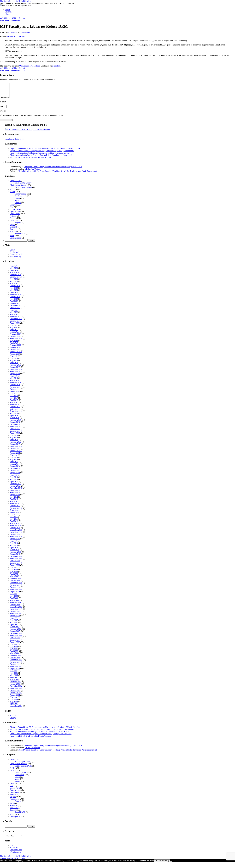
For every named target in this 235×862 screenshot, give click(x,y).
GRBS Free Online (32, 169)
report (17, 200)
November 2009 (16, 558)
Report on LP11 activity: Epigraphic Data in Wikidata (30, 157)
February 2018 (15, 382)
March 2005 (14, 679)
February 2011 (15, 525)
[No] (171, 861)
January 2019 (15, 367)
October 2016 (15, 409)
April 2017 (14, 400)
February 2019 (15, 365)
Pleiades (13, 216)
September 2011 (16, 510)
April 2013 (14, 481)
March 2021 (14, 332)
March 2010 (14, 550)
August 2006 (15, 642)
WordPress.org (15, 256)
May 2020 (14, 341)
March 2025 (14, 283)
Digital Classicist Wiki (23, 187)
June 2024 (14, 288)
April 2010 (14, 547)
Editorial (8, 12)
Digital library (15, 181)
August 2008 (15, 591)
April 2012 (14, 499)
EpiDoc (13, 189)
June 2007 (14, 620)
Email (3, 106)
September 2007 (16, 613)
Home (7, 10)
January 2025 (15, 286)
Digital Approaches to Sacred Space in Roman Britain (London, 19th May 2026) (41, 155)
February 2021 (15, 334)
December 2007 (16, 607)
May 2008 (14, 596)
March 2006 (14, 653)
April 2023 (14, 301)
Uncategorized (15, 238)
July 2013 (13, 475)
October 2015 (15, 429)
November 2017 (16, 387)
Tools (12, 236)
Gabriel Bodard (26, 32)
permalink (56, 66)
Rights (12, 225)
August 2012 (15, 495)
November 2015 (16, 426)
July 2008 (13, 594)
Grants (17, 198)
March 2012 (14, 501)
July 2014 (13, 455)
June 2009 (14, 569)
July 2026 (13, 266)
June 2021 (14, 325)
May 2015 (14, 437)
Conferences (19, 196)
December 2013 (16, 468)
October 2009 (15, 561)
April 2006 (14, 651)
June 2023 (14, 299)
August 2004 (15, 695)
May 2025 (14, 281)
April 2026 (14, 270)
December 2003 (16, 706)
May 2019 (14, 360)
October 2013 (15, 470)
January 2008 (15, 605)
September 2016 (16, 411)
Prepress (18, 222)
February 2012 (15, 503)
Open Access (15, 211)
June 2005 (14, 673)
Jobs (11, 207)
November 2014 (16, 446)
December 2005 (16, 660)
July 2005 (13, 671)
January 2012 (15, 506)
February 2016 (15, 420)
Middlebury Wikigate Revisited (13, 18)
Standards (13, 227)
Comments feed (16, 254)
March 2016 (14, 418)
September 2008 (16, 589)
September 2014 (16, 451)
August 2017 (15, 391)
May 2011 (14, 519)
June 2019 (14, 358)
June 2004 (14, 699)
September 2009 (16, 563)
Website (3, 111)
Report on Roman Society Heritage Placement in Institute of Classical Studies (40, 153)
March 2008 (14, 600)
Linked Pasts (15, 209)
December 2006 (16, 633)
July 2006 (13, 644)
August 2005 (15, 668)
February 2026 (15, 275)
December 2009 (16, 556)
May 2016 (14, 413)
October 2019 (15, 349)
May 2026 (14, 268)
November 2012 (16, 490)
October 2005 (15, 664)
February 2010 (15, 552)
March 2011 (14, 523)
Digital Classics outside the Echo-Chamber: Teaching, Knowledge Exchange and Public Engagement (57, 171)
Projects (13, 218)
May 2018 (14, 378)
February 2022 (15, 316)
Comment (4, 97)
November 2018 (16, 369)
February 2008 (15, 602)
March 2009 (14, 576)
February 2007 (15, 629)
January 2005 (15, 684)
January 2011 (15, 528)
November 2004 (16, 688)
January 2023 (15, 303)
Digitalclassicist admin (18, 185)
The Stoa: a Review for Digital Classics (15, 1)
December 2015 (16, 424)
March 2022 (14, 314)
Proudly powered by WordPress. (12, 858)
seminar (18, 203)
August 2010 (15, 539)
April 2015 (14, 440)
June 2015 (14, 435)
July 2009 (13, 567)
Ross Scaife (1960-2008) (14, 139)
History (8, 14)
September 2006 (16, 640)
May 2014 (14, 459)
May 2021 (14, 327)
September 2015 (16, 431)
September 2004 (16, 693)
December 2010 (16, 530)
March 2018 (14, 380)
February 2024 (15, 294)
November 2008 (16, 585)
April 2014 (14, 462)
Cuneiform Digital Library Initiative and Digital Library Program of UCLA (53, 167)
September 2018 (16, 371)
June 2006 (14, 646)
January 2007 (15, 631)
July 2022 (13, 310)
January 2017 (15, 407)
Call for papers (20, 194)
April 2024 (14, 292)
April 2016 (14, 415)
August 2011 (15, 512)
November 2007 (16, 609)
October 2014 (15, 448)
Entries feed (14, 252)
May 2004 (14, 702)
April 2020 (14, 343)
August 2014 (15, 453)
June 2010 (14, 543)
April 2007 (14, 624)
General (13, 205)
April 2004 (14, 704)
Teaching (13, 231)
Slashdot (9, 36)
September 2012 (16, 492)
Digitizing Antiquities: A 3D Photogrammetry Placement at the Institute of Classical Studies (45, 148)
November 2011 (16, 508)
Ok (156, 861)
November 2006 (16, 635)
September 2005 (16, 666)
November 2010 (16, 532)
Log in (12, 250)
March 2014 (14, 464)
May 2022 (14, 312)
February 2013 (15, 484)
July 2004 (13, 697)
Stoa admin (14, 229)
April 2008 (14, 598)
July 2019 (13, 356)
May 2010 (14, 545)
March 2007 (14, 627)
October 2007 (15, 611)
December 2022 (16, 305)
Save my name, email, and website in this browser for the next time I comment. (33, 115)
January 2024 (15, 297)
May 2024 (14, 290)
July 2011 (13, 514)
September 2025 (16, 277)
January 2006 (15, 657)
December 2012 (16, 488)
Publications (35, 66)
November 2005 (16, 662)
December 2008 (16, 583)
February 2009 (15, 578)
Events (12, 192)
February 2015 (15, 442)
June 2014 (14, 457)
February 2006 (15, 655)
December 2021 (16, 319)
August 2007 (15, 616)
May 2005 (14, 675)
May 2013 (14, 479)
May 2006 (14, 649)
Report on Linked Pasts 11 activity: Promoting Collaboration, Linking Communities (42, 151)
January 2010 (15, 554)
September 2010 (16, 536)
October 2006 (15, 638)
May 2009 (14, 572)
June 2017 (14, 396)
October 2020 (15, 336)
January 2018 (15, 385)
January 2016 (15, 422)
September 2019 (16, 352)
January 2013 (15, 486)
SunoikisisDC (20, 233)
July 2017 (13, 393)
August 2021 (15, 323)
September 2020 (16, 338)
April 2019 (14, 363)
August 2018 (15, 374)
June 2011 (14, 517)
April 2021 (14, 330)
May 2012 (14, 497)
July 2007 (13, 618)
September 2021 (16, 321)
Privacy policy (164, 861)
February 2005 (15, 682)
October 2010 (15, 534)
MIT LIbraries (19, 36)
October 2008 (15, 587)
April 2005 (14, 677)
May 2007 (14, 622)
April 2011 (14, 521)
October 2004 (15, 691)
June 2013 (14, 477)
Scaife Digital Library (23, 183)
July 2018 (13, 376)
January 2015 (15, 444)
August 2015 (15, 433)
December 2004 (16, 686)
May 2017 (14, 398)
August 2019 (15, 354)
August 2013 (15, 473)
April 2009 (14, 574)
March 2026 (14, 272)
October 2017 (15, 389)
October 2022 (15, 308)
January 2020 (15, 347)
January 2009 (15, 580)
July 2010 (13, 541)
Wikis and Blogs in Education (12, 20)
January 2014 (15, 466)
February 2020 (15, 345)
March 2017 (14, 402)
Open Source (24, 66)
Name (3, 102)
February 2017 (15, 404)
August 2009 (15, 565)
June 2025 (14, 279)
